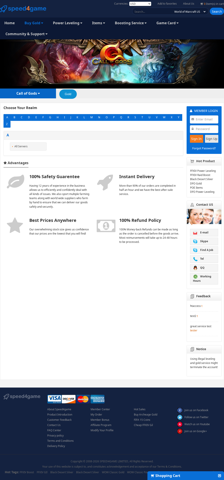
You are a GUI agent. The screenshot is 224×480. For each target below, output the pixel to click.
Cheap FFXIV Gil (143, 425)
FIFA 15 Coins (142, 420)
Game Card (166, 23)
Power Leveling (66, 23)
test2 (193, 316)
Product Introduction (59, 414)
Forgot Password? (204, 148)
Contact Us (54, 425)
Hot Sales (139, 409)
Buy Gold (32, 23)
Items (97, 23)
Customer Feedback (59, 420)
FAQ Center (54, 430)
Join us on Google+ (195, 431)
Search (217, 11)
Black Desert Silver (61, 472)
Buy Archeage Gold (145, 414)
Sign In (196, 139)
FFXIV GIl (42, 472)
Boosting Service (130, 23)
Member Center (100, 409)
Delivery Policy (56, 446)
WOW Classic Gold (113, 472)
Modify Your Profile (102, 430)
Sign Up (211, 139)
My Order (96, 414)
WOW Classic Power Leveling (144, 472)
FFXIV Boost (27, 472)
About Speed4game (59, 409)
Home (9, 23)
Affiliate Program (101, 425)
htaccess (195, 306)
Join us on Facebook (196, 410)
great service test (200, 326)
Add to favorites (167, 3)
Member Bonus (100, 420)
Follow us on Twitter (196, 417)
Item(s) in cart (214, 4)
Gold (68, 94)
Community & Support (25, 33)
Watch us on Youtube (197, 424)
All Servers (21, 146)
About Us (188, 3)
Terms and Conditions (60, 441)
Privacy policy (55, 435)
